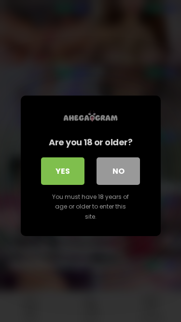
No (118, 171)
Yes (63, 171)
